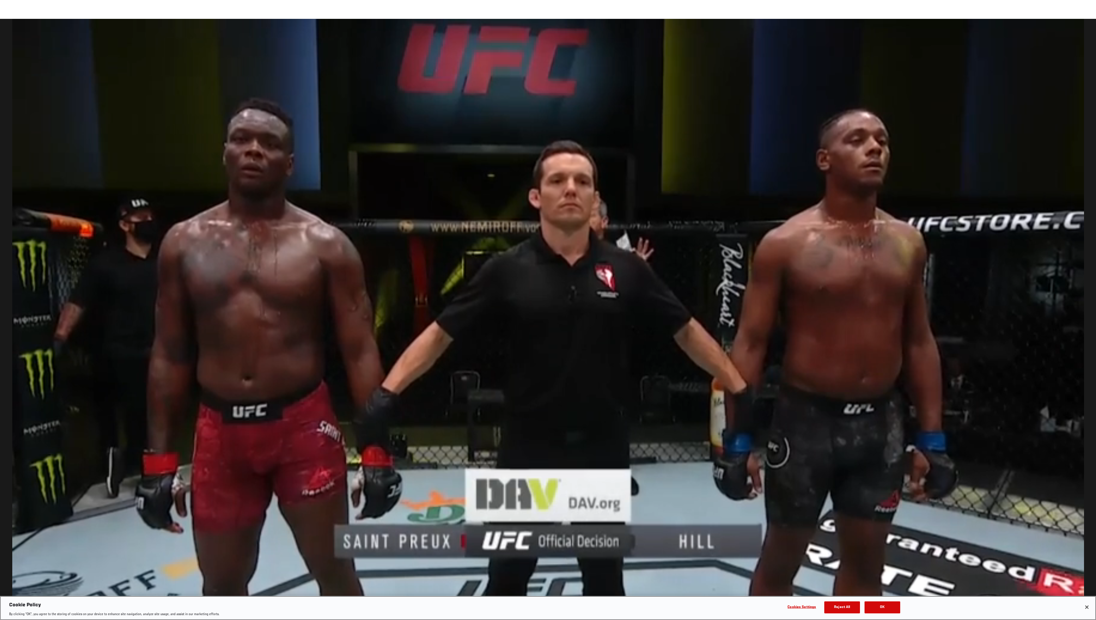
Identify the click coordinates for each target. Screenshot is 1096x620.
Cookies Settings (801, 607)
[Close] (1087, 607)
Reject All (842, 607)
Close (1085, 30)
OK (882, 607)
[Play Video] (548, 320)
